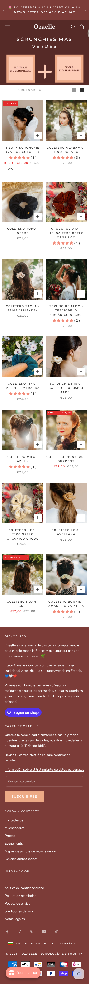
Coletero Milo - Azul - (22, 459)
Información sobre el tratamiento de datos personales (44, 769)
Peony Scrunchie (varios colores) (22, 150)
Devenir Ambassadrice (21, 859)
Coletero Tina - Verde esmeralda (23, 386)
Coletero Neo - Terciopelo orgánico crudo (23, 534)
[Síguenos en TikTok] (56, 931)
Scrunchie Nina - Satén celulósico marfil (66, 388)
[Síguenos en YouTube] (44, 931)
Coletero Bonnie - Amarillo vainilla (66, 604)
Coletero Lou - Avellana (66, 532)
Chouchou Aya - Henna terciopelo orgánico (66, 233)
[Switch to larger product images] (74, 90)
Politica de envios (17, 903)
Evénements (14, 843)
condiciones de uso (19, 911)
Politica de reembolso (21, 895)
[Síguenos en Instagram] (19, 931)
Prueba (10, 836)
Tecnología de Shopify (60, 953)
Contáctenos (14, 820)
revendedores (15, 828)
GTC (8, 880)
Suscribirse (24, 796)
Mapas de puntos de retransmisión (30, 851)
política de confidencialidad (24, 888)
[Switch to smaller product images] (82, 90)
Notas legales (15, 919)
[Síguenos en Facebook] (7, 931)
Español (68, 943)
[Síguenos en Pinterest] (31, 931)
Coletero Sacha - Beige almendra (23, 308)
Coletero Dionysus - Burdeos (66, 459)
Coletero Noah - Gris (23, 604)
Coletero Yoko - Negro (23, 231)
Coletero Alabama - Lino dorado (66, 150)
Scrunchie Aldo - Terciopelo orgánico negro (66, 310)
